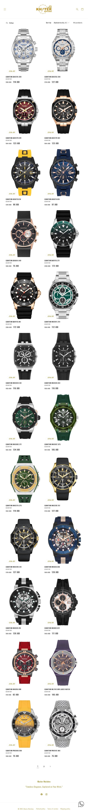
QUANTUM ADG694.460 (13, 261)
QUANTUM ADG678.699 (52, 199)
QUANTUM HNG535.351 (13, 628)
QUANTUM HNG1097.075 (52, 444)
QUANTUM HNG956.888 (13, 689)
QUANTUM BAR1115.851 (13, 322)
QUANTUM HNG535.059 (52, 567)
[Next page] (50, 766)
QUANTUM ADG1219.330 (13, 77)
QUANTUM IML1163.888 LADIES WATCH (57, 689)
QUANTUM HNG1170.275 (14, 506)
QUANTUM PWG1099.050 (14, 751)
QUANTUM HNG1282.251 (14, 567)
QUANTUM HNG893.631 (52, 628)
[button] (4, 9)
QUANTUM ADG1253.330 (52, 77)
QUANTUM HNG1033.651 (52, 383)
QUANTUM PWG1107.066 (52, 751)
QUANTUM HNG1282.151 (52, 506)
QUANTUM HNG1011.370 (52, 322)
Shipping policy (65, 809)
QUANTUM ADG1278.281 (13, 138)
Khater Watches (29, 809)
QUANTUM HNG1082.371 (14, 444)
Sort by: (49, 22)
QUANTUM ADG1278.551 (52, 138)
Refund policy (40, 809)
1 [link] (37, 766)
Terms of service (52, 809)
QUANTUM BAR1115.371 (52, 261)
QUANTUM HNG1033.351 (14, 383)
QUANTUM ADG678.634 (13, 199)
